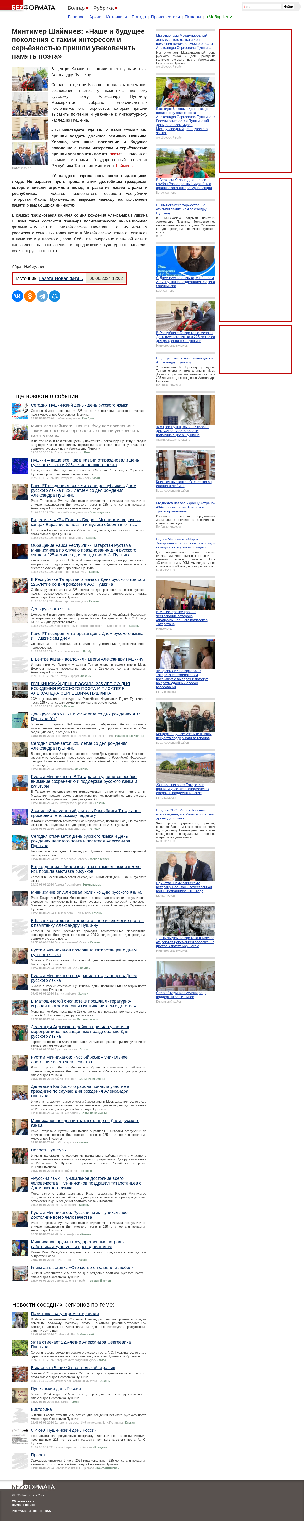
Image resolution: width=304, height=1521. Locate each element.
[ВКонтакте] (17, 296)
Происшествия (165, 16)
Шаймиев (124, 165)
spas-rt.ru (26, 168)
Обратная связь (23, 1501)
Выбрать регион (23, 1505)
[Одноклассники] (30, 296)
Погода (139, 16)
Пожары (193, 16)
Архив (95, 16)
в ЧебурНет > (219, 16)
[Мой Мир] (54, 296)
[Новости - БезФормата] (28, 6)
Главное (76, 16)
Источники (116, 16)
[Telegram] (42, 296)
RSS (48, 1510)
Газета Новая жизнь (61, 278)
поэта (114, 154)
